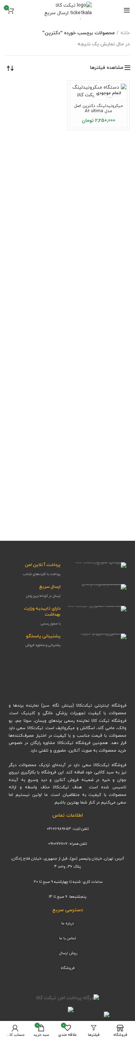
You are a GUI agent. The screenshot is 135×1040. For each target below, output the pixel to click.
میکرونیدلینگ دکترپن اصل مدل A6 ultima (98, 108)
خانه (125, 33)
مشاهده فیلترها (106, 67)
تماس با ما (67, 938)
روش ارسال (68, 953)
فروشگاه (68, 968)
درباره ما (67, 923)
